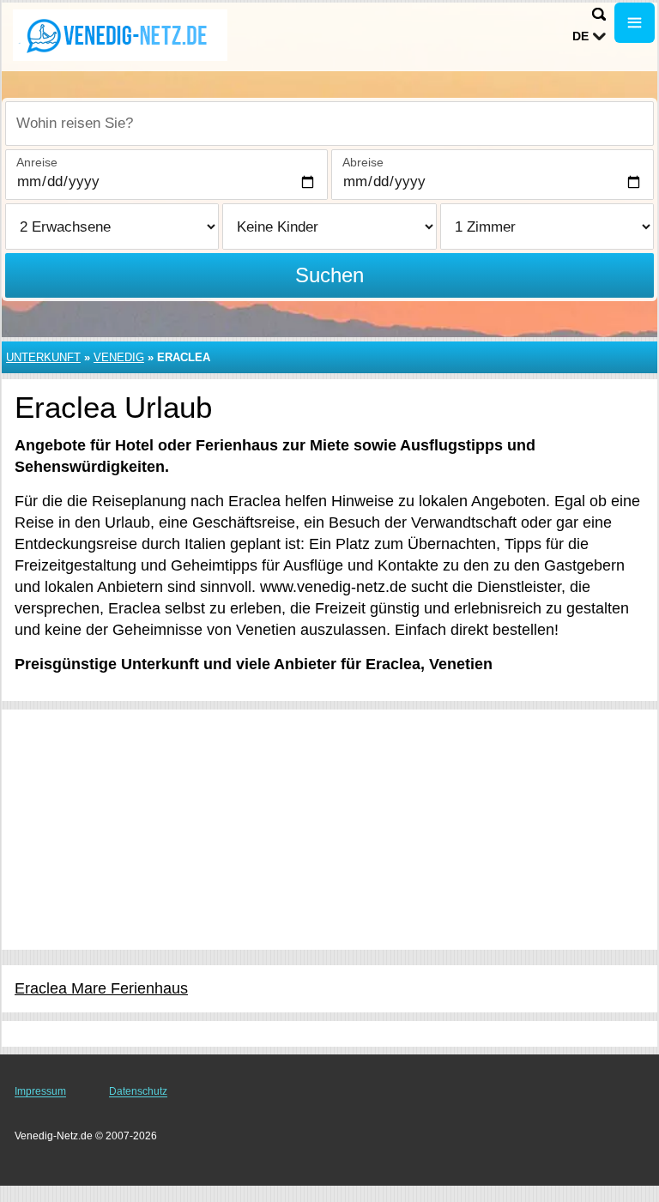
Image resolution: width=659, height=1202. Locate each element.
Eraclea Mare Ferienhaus (101, 988)
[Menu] (634, 23)
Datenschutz (138, 1091)
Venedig (119, 357)
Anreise (36, 162)
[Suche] (599, 14)
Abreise (363, 162)
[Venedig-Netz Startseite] (120, 35)
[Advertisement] (329, 830)
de (580, 36)
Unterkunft (43, 357)
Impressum (40, 1091)
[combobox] (329, 123)
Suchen (329, 275)
